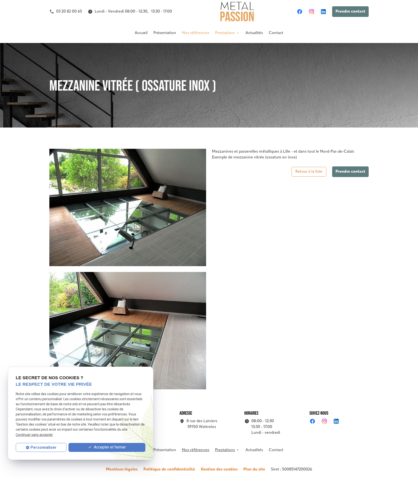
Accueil (141, 33)
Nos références (195, 33)
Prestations (225, 33)
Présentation (164, 33)
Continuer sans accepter (34, 434)
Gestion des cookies (219, 469)
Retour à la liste (308, 172)
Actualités (254, 33)
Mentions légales (122, 469)
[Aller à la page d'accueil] (237, 11)
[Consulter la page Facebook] (300, 11)
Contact (276, 33)
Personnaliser (43, 447)
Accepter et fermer (109, 447)
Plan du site (254, 469)
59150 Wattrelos (202, 424)
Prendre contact (350, 12)
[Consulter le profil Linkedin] (323, 11)
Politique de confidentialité (169, 469)
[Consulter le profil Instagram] (311, 11)
